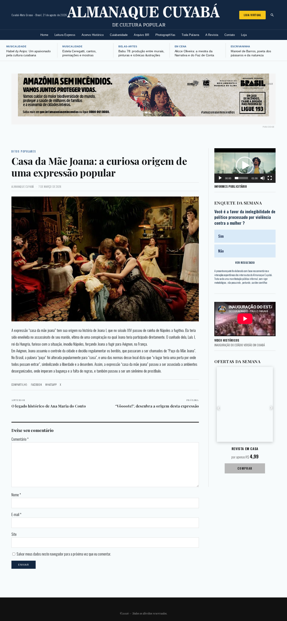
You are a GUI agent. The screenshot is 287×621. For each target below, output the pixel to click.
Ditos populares (23, 151)
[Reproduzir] (220, 178)
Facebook (36, 384)
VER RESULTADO (244, 262)
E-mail (16, 514)
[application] (245, 165)
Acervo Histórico (93, 35)
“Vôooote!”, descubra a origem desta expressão (157, 403)
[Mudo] (262, 178)
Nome (16, 494)
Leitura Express (64, 35)
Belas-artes (127, 46)
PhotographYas (165, 35)
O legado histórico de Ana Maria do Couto (48, 403)
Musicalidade (16, 46)
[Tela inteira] (269, 178)
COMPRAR (244, 468)
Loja (244, 35)
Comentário (19, 439)
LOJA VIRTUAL (252, 15)
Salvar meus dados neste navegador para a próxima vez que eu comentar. (64, 554)
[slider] (241, 178)
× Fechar (268, 83)
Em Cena (181, 46)
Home (44, 35)
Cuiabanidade (119, 35)
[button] (245, 165)
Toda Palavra (190, 35)
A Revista (211, 35)
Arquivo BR (141, 35)
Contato (229, 35)
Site (14, 534)
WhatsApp (51, 384)
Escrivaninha (240, 46)
